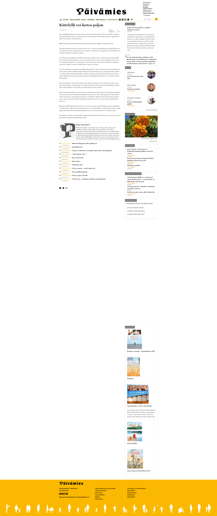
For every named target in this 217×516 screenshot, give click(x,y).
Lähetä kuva (153, 141)
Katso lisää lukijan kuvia (149, 138)
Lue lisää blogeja (151, 110)
